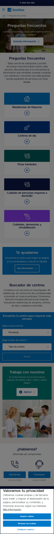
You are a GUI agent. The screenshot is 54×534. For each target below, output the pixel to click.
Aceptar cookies (27, 516)
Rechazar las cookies (27, 523)
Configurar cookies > (26, 529)
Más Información (12, 509)
